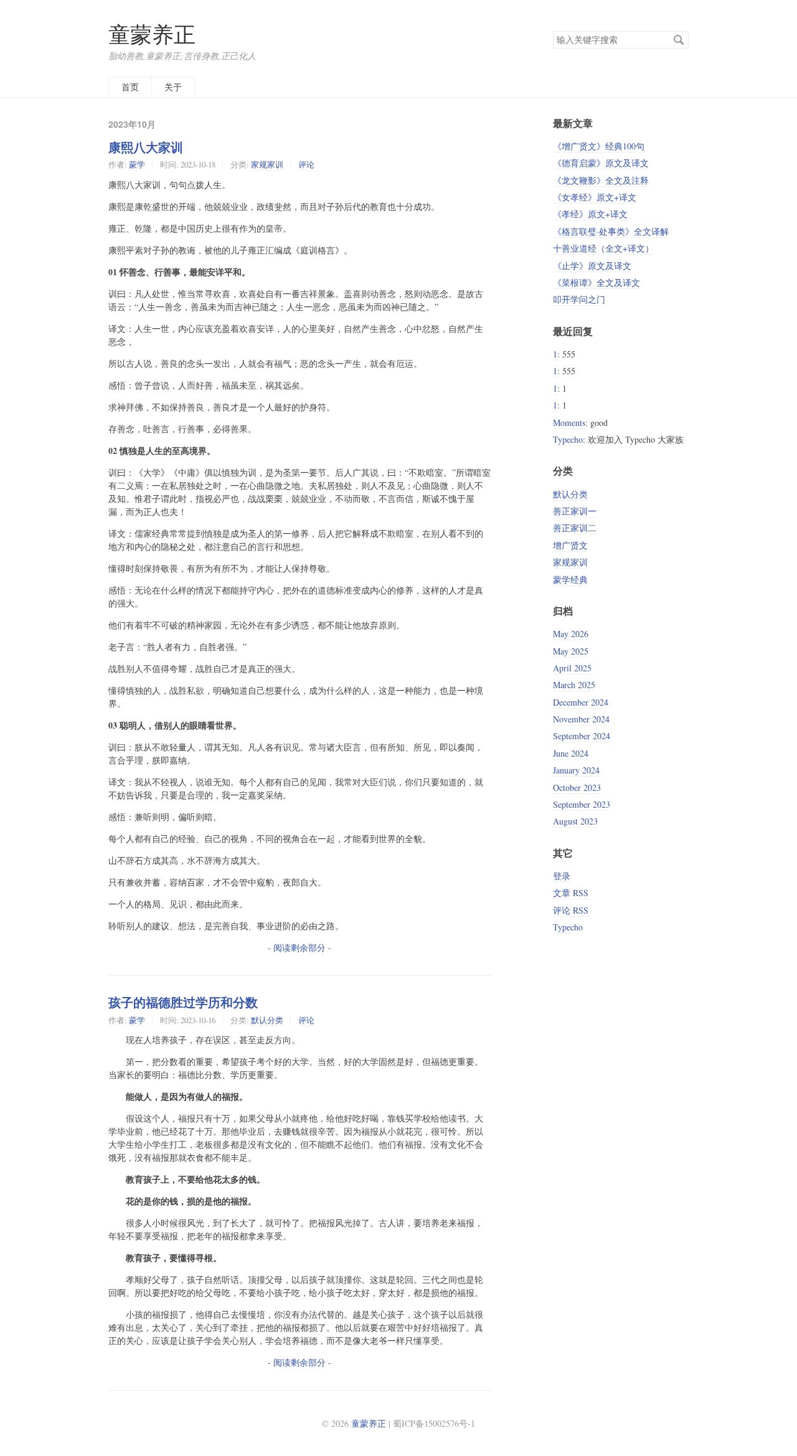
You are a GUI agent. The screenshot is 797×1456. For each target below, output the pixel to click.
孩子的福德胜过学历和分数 (183, 1002)
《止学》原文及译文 (592, 266)
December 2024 (580, 702)
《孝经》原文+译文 (590, 214)
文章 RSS (570, 893)
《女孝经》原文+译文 (594, 197)
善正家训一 (575, 511)
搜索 (678, 39)
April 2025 (572, 668)
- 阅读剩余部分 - (299, 947)
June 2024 (570, 753)
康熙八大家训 (145, 147)
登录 (561, 876)
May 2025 (570, 651)
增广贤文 (570, 545)
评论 (306, 164)
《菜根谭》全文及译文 (596, 282)
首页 (130, 87)
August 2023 (575, 821)
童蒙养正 (152, 34)
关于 (173, 87)
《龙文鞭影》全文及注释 (601, 180)
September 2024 (581, 736)
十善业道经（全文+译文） (603, 248)
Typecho (568, 439)
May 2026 (570, 634)
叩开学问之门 (579, 299)
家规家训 (267, 164)
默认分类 (267, 1020)
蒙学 (137, 164)
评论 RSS (570, 910)
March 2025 (574, 685)
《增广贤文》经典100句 (598, 146)
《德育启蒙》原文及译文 (601, 163)
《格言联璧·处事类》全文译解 (611, 231)
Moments (569, 422)
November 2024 (581, 719)
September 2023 (581, 804)
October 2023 (577, 787)
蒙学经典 (570, 579)
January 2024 (576, 770)
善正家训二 (575, 528)
